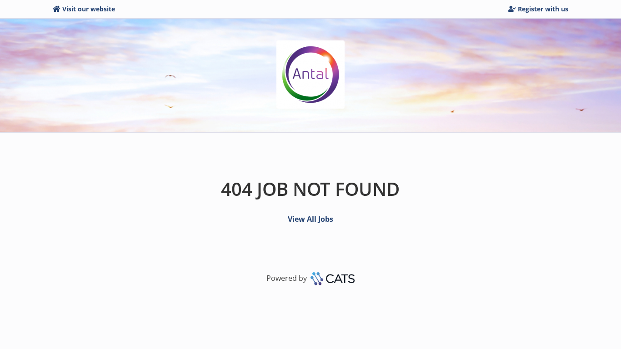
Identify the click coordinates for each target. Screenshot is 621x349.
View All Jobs (310, 219)
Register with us (543, 9)
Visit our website (88, 9)
